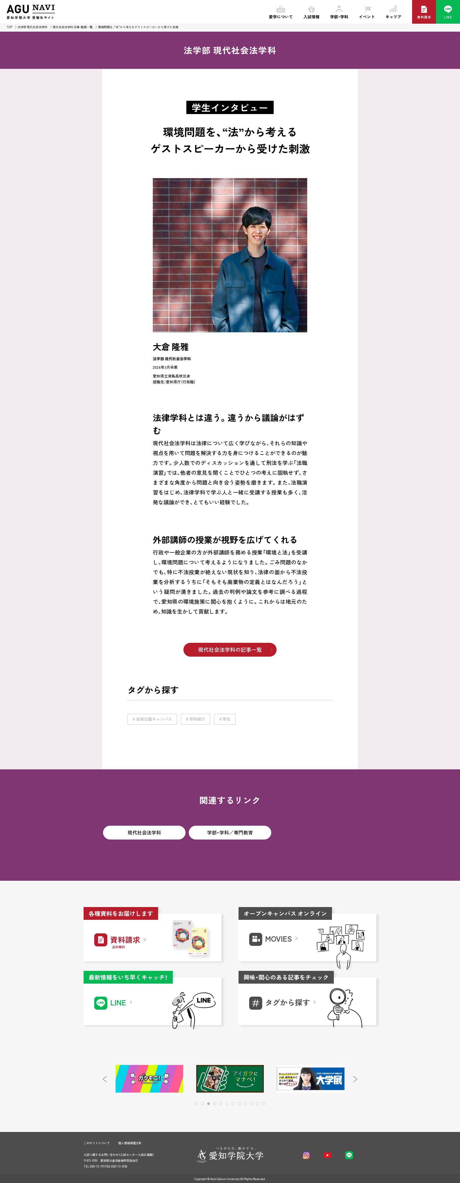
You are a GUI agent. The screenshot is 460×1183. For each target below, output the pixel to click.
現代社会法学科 (144, 832)
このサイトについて (97, 1143)
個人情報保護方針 (130, 1143)
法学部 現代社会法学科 (32, 27)
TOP (9, 27)
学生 (227, 719)
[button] (355, 1079)
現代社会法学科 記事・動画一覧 (73, 27)
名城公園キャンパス (154, 719)
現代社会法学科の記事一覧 (230, 649)
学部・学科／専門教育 (230, 832)
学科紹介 (197, 719)
